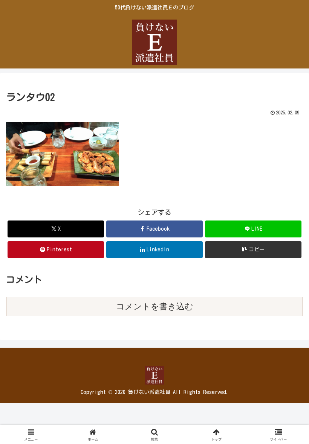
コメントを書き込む (154, 306)
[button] (253, 249)
